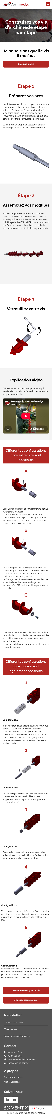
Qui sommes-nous (13, 1077)
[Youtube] (14, 1100)
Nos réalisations (12, 1082)
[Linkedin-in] (7, 1100)
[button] (48, 4)
